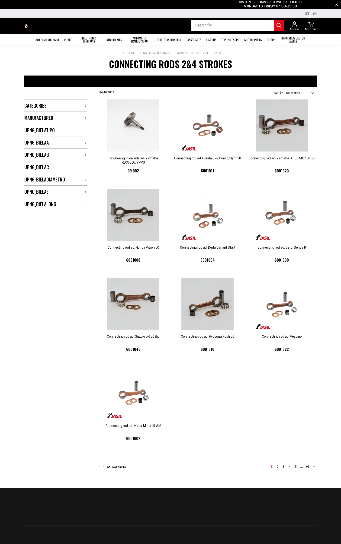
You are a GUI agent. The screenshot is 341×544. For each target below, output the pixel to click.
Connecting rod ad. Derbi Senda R (281, 247)
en (314, 13)
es (307, 13)
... (301, 466)
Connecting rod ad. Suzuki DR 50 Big (133, 336)
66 (307, 466)
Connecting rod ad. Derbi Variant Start (207, 247)
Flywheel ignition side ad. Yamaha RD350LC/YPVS (133, 160)
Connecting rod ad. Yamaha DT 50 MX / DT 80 (281, 158)
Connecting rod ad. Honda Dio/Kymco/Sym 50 (207, 158)
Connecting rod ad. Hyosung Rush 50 (207, 336)
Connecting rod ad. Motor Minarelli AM (133, 426)
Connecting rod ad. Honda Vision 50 (133, 247)
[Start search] (279, 25)
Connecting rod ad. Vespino (282, 336)
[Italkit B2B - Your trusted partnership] (26, 26)
